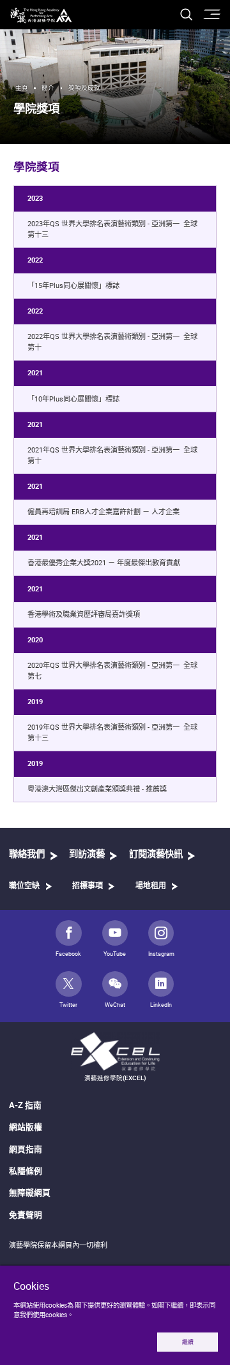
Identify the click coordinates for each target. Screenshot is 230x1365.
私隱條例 (25, 1170)
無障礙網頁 (29, 1192)
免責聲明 (25, 1214)
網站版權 (25, 1126)
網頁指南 (25, 1149)
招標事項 (87, 886)
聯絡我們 (27, 854)
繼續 (188, 1342)
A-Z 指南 (25, 1105)
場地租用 (150, 886)
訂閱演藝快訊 (156, 854)
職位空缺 (24, 886)
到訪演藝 (87, 854)
